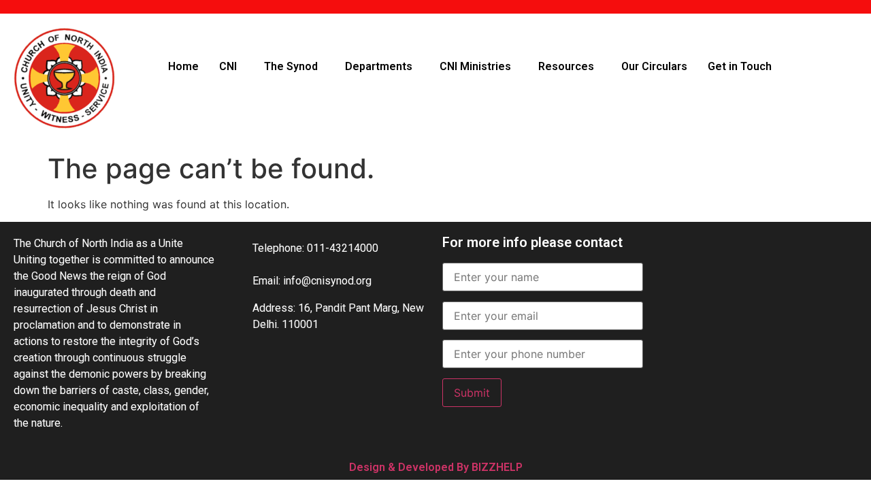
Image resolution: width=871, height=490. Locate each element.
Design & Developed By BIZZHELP (436, 467)
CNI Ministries (475, 66)
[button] (231, 66)
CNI (228, 66)
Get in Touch (740, 66)
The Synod (291, 66)
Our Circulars (654, 66)
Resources (566, 66)
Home (183, 66)
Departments (378, 66)
